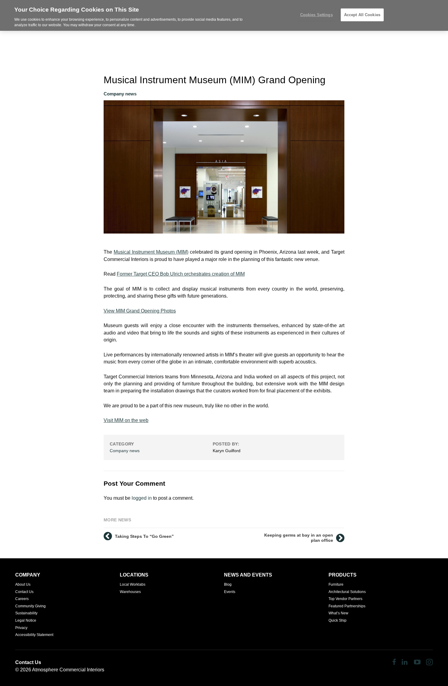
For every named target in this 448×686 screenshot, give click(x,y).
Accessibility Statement (34, 635)
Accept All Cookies (362, 15)
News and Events (248, 574)
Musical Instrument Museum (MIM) (151, 252)
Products (343, 574)
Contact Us (24, 592)
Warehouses (130, 592)
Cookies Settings (316, 15)
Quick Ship (338, 620)
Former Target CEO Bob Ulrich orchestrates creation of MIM (181, 274)
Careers (22, 599)
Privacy (21, 628)
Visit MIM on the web (126, 420)
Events (229, 592)
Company (27, 574)
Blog (228, 584)
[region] (224, 15)
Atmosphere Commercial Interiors (68, 669)
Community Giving (30, 606)
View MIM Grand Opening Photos (140, 310)
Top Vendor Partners (345, 599)
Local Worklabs (132, 584)
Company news (120, 93)
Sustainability (26, 613)
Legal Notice (25, 620)
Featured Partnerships (347, 606)
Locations (134, 574)
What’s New (338, 613)
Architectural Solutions (347, 592)
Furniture (336, 584)
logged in (142, 498)
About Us (22, 584)
